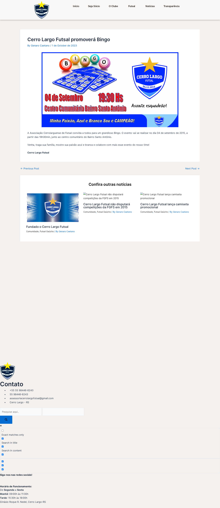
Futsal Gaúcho (47, 231)
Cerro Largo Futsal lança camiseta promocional (164, 205)
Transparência (171, 6)
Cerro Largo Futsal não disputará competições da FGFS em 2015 (106, 205)
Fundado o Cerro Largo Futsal (47, 227)
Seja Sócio (94, 6)
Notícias (150, 6)
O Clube (113, 6)
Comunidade (32, 231)
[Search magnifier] (6, 420)
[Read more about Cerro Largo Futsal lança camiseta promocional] (167, 196)
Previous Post (30, 168)
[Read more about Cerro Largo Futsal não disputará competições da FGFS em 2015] (110, 196)
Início (76, 6)
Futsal (131, 6)
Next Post (192, 168)
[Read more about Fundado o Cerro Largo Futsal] (53, 207)
